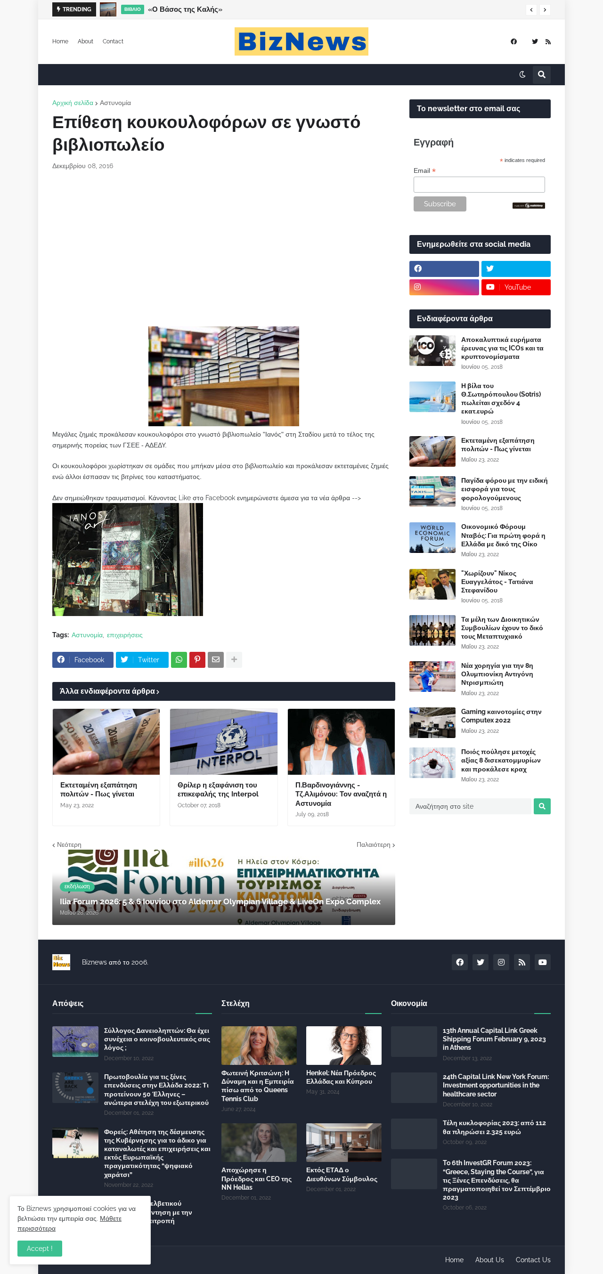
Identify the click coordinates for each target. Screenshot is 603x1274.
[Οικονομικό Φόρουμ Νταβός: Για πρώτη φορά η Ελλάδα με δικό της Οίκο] (432, 537)
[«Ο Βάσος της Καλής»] (108, 9)
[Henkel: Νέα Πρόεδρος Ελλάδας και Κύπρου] (344, 1045)
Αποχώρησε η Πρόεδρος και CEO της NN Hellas (256, 1178)
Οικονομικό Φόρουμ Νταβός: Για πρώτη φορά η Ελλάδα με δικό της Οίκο (503, 535)
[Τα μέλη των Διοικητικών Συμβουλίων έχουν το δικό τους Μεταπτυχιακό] (432, 630)
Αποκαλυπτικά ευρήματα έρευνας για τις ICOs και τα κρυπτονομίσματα (502, 348)
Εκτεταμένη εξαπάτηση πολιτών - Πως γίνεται (98, 790)
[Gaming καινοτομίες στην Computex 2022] (432, 722)
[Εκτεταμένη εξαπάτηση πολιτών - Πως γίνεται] (106, 742)
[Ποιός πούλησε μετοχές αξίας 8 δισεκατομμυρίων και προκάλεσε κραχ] (432, 762)
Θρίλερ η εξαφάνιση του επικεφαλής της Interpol (218, 790)
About (85, 41)
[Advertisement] (223, 249)
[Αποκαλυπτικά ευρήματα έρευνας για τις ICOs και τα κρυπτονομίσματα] (432, 350)
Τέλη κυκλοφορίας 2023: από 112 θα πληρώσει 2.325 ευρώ (494, 1127)
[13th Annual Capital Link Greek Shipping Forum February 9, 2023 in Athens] (414, 1041)
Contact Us (533, 1260)
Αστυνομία (115, 102)
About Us (489, 1260)
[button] (531, 10)
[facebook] (514, 41)
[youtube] (543, 962)
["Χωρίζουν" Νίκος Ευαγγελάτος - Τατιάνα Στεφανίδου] (432, 584)
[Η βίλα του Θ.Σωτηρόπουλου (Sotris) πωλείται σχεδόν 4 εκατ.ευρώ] (432, 396)
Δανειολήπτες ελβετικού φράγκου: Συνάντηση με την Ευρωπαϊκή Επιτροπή (148, 1212)
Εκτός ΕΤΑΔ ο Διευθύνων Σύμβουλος (341, 1174)
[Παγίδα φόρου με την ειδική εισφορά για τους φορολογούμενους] (432, 491)
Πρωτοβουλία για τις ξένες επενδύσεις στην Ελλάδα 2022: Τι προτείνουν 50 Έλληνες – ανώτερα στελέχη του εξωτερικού (156, 1089)
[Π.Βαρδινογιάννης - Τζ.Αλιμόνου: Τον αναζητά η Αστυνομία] (341, 742)
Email (425, 170)
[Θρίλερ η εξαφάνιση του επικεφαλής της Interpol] (223, 742)
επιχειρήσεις (125, 635)
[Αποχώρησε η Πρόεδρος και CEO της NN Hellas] (259, 1142)
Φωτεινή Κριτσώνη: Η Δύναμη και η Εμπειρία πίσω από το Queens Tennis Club (257, 1086)
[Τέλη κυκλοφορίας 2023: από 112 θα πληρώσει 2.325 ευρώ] (414, 1134)
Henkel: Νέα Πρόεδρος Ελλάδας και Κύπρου (341, 1077)
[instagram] (444, 287)
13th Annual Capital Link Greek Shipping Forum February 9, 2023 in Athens (494, 1039)
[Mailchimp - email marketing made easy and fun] (529, 206)
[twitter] (535, 41)
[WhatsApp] (179, 660)
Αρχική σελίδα (72, 102)
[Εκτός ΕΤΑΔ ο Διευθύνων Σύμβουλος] (344, 1142)
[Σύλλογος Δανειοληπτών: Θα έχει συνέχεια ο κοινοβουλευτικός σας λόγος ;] (75, 1041)
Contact (113, 41)
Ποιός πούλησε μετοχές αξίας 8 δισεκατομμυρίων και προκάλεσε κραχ (501, 760)
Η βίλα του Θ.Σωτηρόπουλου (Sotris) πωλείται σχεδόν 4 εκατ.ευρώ (501, 398)
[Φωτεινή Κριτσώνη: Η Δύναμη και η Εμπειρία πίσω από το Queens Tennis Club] (259, 1045)
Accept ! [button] (40, 1248)
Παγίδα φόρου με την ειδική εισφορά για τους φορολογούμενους (504, 489)
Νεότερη (69, 844)
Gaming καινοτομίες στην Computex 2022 (501, 716)
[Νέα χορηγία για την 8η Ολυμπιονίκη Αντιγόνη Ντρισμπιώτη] (432, 676)
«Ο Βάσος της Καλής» (185, 9)
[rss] (548, 41)
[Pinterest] (197, 660)
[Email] (216, 660)
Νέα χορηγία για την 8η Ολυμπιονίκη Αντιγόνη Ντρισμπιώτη (497, 674)
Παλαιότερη (374, 844)
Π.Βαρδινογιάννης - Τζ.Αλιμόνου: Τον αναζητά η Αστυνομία (341, 794)
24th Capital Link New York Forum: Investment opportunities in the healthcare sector (496, 1085)
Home (60, 41)
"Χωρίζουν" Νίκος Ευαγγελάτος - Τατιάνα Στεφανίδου (497, 581)
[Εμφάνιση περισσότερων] (234, 660)
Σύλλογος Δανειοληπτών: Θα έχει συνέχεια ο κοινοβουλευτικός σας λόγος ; (157, 1039)
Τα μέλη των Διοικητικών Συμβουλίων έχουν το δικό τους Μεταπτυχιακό (502, 628)
